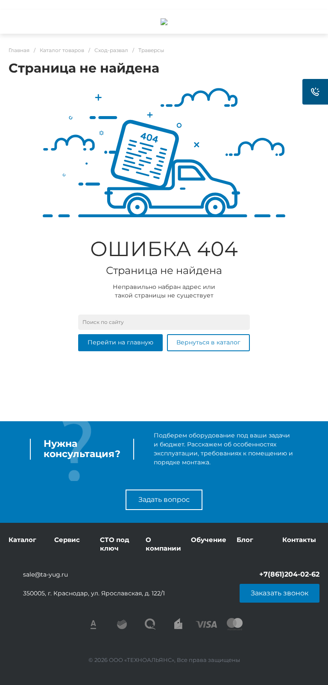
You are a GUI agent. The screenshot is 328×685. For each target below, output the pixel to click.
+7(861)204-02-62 (289, 574)
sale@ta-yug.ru (45, 574)
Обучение (208, 540)
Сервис (67, 540)
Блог (245, 540)
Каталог (22, 540)
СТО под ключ (114, 544)
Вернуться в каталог (208, 342)
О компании (163, 544)
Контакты (299, 540)
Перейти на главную (120, 342)
